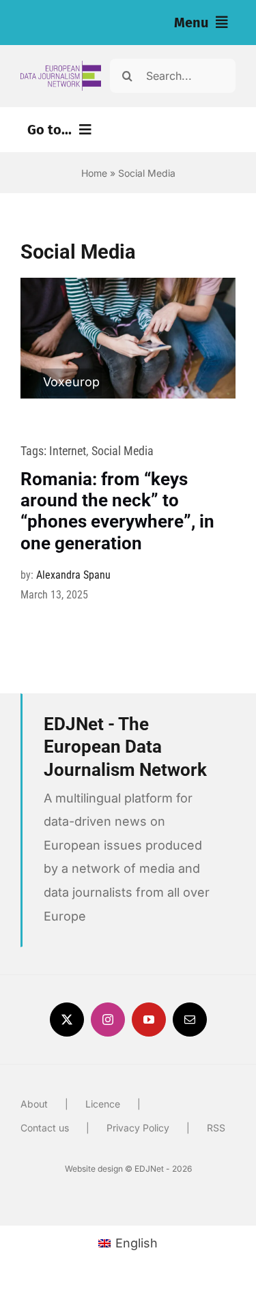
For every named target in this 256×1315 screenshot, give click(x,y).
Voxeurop (71, 382)
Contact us (44, 1127)
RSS (216, 1127)
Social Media (122, 451)
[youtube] (149, 1019)
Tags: (34, 451)
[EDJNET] (60, 66)
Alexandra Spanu (73, 574)
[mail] (190, 1019)
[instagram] (108, 1019)
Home (94, 173)
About (34, 1104)
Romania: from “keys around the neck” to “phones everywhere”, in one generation (117, 511)
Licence (102, 1104)
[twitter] (67, 1019)
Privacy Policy (137, 1127)
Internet (67, 451)
